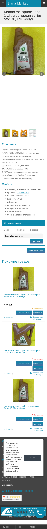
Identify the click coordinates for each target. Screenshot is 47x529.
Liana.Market (18, 517)
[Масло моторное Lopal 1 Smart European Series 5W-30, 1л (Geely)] (23, 278)
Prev (4, 74)
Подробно (37, 312)
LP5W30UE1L (23, 192)
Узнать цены (24, 312)
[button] (39, 513)
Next (42, 74)
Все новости (7, 485)
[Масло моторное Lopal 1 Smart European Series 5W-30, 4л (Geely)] (23, 334)
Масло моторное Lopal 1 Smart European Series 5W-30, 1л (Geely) (22, 295)
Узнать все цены (36, 250)
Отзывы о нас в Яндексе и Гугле (18, 476)
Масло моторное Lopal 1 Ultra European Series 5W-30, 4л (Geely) (21, 407)
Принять (32, 458)
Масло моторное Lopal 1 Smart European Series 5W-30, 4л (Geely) (22, 351)
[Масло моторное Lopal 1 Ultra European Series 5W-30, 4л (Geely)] (23, 390)
